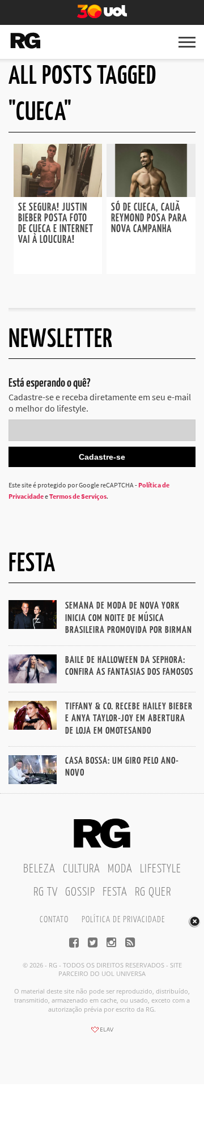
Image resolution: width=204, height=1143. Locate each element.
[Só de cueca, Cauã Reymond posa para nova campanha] (151, 193)
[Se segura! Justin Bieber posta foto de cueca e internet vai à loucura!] (58, 193)
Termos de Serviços (78, 496)
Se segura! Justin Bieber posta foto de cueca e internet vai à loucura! (56, 224)
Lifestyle (160, 869)
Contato (54, 919)
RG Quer (153, 892)
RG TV (45, 892)
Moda (120, 869)
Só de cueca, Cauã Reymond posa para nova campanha (149, 218)
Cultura (81, 869)
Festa (115, 892)
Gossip (80, 892)
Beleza (39, 869)
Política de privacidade (123, 919)
